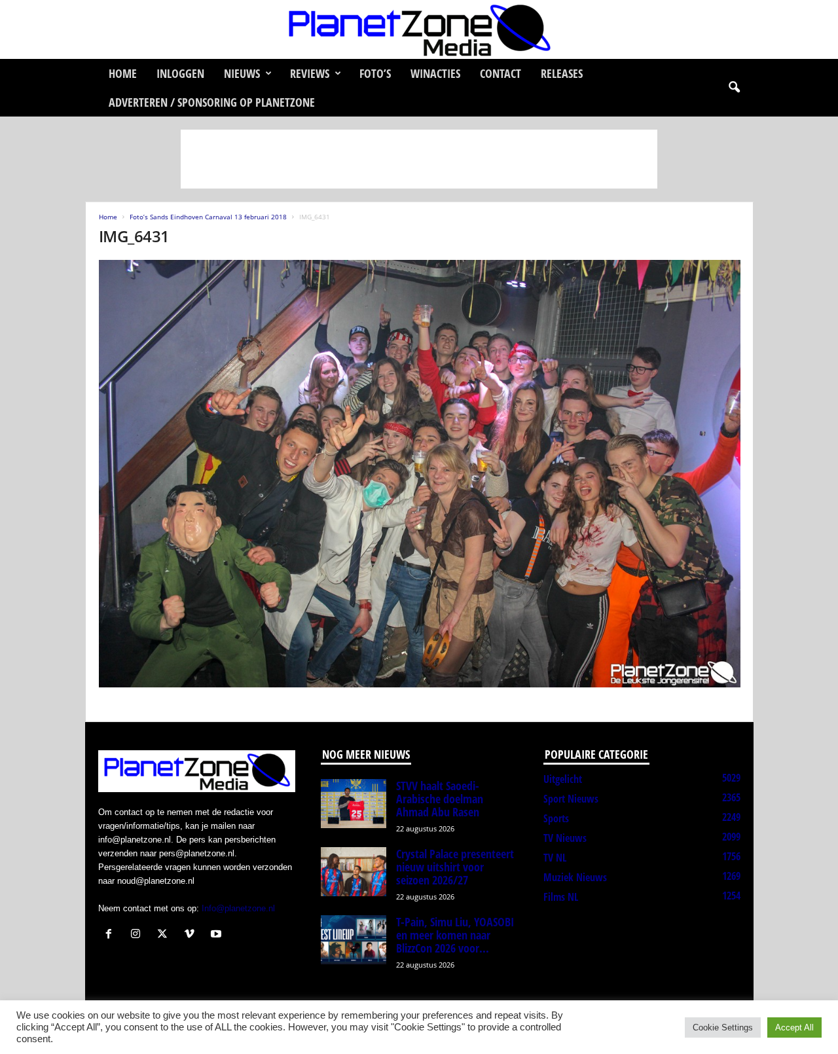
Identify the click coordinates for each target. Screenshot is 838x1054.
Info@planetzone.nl (238, 908)
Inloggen (180, 73)
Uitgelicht (562, 779)
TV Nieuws (565, 838)
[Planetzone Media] (419, 29)
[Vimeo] (192, 935)
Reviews (309, 73)
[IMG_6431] (419, 473)
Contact (500, 73)
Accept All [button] (794, 1027)
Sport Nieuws (570, 798)
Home (123, 73)
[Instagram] (138, 935)
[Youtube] (218, 935)
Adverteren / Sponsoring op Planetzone (212, 102)
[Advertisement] (419, 159)
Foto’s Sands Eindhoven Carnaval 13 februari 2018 (208, 216)
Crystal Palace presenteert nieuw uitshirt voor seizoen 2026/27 (455, 867)
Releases (562, 73)
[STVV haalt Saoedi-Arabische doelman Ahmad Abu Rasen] (353, 803)
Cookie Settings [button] (723, 1027)
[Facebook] (111, 935)
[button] (734, 87)
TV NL (554, 857)
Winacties (435, 73)
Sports (556, 818)
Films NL (560, 897)
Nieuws (242, 73)
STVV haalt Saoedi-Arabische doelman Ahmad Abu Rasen (439, 799)
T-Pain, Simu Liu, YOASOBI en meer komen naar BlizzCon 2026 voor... (455, 935)
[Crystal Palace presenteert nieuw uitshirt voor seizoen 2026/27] (353, 871)
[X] (165, 935)
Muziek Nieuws (575, 877)
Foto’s (375, 73)
